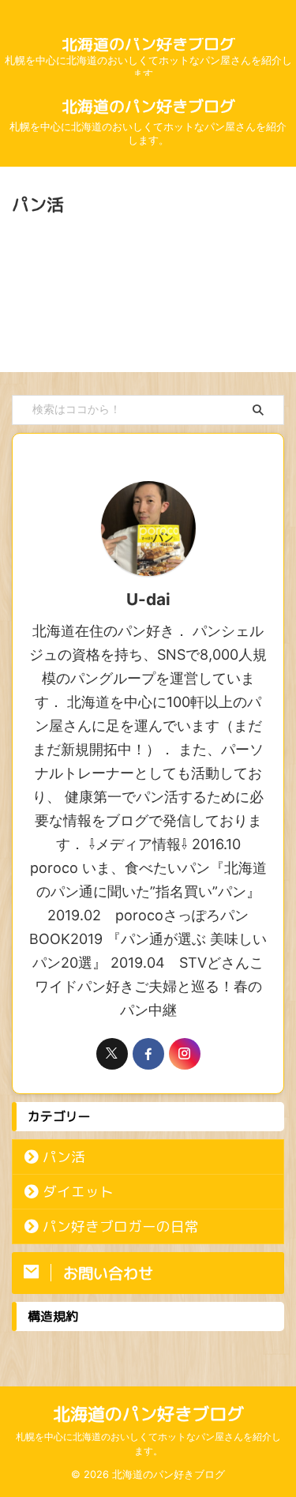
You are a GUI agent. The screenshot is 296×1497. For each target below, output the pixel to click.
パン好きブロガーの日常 (121, 1226)
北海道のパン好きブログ (148, 43)
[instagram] (184, 1054)
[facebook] (148, 1054)
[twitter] (112, 1054)
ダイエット (78, 1192)
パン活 (64, 1157)
